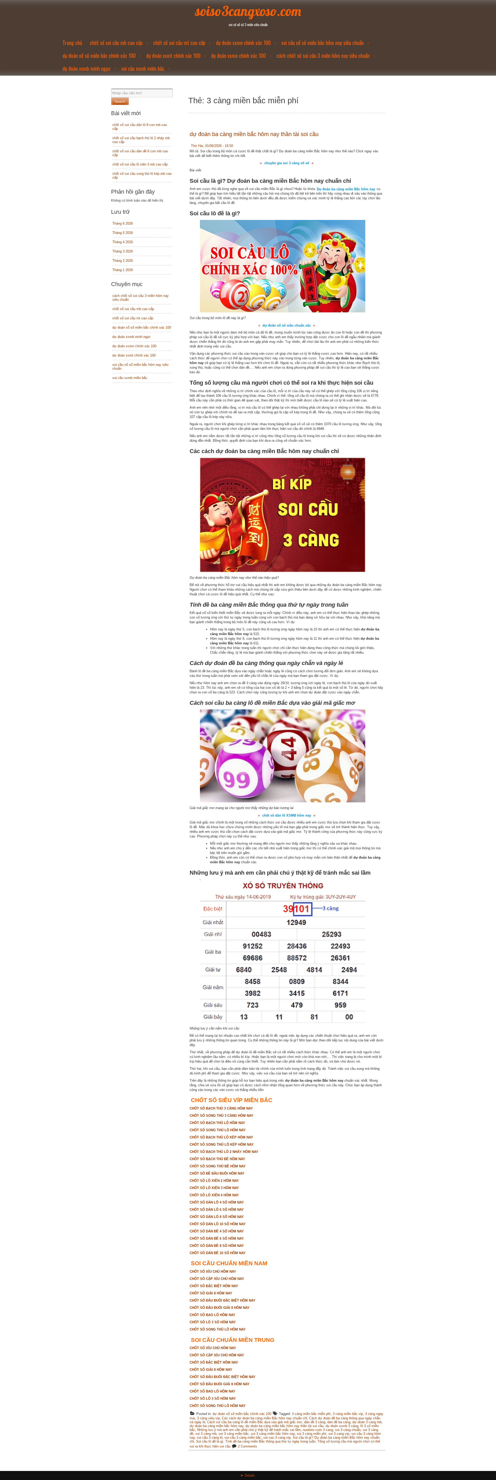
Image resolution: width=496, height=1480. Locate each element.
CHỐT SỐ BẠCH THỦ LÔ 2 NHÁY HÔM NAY (224, 1152)
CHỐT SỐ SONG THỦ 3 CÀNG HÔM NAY (221, 1116)
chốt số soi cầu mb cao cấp (116, 42)
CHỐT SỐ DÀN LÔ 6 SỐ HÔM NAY (217, 1210)
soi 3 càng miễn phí (311, 1434)
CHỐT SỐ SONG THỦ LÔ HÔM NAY (218, 1130)
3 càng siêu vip (208, 1418)
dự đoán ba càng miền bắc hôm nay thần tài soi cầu (254, 134)
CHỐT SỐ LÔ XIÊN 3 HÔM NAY (214, 1188)
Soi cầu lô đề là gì (209, 1441)
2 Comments (247, 1446)
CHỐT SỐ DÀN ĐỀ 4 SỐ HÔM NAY (217, 1231)
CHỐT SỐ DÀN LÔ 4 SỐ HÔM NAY (217, 1202)
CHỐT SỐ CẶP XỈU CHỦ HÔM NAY (217, 1279)
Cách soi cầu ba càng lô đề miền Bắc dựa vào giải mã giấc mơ (254, 1422)
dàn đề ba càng (338, 1422)
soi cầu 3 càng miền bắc (242, 1437)
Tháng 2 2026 (122, 261)
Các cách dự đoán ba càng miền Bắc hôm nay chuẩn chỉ (264, 1418)
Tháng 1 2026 (122, 270)
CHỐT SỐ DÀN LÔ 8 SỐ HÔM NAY (217, 1217)
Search (120, 102)
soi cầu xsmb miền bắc (142, 68)
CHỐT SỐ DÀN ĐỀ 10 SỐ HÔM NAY (218, 1253)
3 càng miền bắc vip (348, 1414)
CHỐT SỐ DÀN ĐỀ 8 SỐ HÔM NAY (217, 1246)
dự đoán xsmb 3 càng (342, 1426)
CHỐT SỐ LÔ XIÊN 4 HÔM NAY (214, 1195)
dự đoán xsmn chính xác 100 (243, 42)
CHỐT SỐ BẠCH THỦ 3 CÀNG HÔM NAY (221, 1108)
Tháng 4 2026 (122, 242)
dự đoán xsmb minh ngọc (87, 68)
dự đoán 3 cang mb (367, 1422)
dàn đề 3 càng (314, 1422)
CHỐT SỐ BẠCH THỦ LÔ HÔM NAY (217, 1123)
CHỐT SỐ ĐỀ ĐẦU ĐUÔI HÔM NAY (217, 1173)
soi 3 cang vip (338, 1434)
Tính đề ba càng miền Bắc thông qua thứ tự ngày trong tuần (270, 1441)
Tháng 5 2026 (122, 233)
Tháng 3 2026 (122, 251)
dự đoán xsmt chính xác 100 (173, 55)
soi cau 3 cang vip (277, 1437)
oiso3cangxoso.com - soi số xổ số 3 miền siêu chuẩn (248, 1478)
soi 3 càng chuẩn (348, 1430)
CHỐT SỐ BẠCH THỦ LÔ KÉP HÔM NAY (221, 1137)
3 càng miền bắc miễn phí (311, 1414)
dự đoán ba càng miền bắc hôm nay (216, 1426)
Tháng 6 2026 (122, 223)
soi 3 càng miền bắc (234, 1434)
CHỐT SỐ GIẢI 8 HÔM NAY (211, 1293)
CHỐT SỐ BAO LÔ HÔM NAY (212, 1315)
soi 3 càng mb (205, 1434)
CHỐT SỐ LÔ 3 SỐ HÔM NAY (213, 1322)
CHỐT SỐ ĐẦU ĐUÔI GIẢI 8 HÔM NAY (220, 1308)
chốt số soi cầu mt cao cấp (179, 42)
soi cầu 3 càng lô (209, 1437)
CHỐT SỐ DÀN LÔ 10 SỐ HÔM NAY (218, 1224)
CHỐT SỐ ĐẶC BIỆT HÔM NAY (214, 1286)
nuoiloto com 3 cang (318, 1430)
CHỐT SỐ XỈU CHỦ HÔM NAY (213, 1271)
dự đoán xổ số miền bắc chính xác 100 (99, 55)
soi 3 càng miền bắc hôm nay (273, 1434)
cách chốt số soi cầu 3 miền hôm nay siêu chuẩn (323, 55)
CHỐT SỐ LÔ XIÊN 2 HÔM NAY (214, 1181)
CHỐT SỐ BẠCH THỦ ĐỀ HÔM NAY (217, 1159)
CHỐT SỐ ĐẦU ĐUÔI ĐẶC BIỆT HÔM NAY (222, 1300)
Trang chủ (72, 42)
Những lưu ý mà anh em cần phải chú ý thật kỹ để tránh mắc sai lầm (249, 1430)
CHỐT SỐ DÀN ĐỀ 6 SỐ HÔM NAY (217, 1238)
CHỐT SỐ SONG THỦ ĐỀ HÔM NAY (218, 1166)
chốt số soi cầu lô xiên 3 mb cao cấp (140, 164)
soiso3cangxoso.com (248, 11)
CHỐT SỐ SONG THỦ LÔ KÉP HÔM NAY (222, 1144)
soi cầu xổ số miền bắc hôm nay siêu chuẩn (322, 42)
